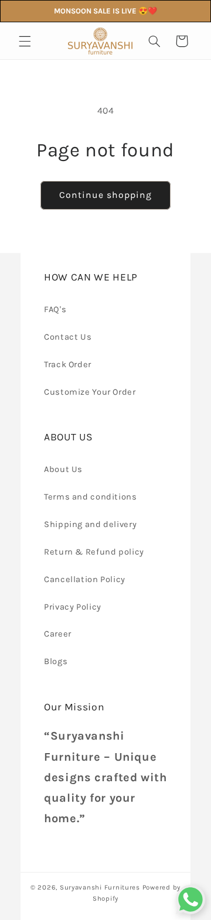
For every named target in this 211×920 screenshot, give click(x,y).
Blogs (55, 661)
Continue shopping (105, 195)
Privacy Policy (72, 607)
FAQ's (55, 309)
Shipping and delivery (90, 524)
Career (58, 634)
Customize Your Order (90, 392)
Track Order (67, 365)
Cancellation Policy (84, 579)
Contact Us (67, 337)
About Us (63, 469)
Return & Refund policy (94, 552)
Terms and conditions (90, 497)
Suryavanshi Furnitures (100, 887)
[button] (24, 41)
